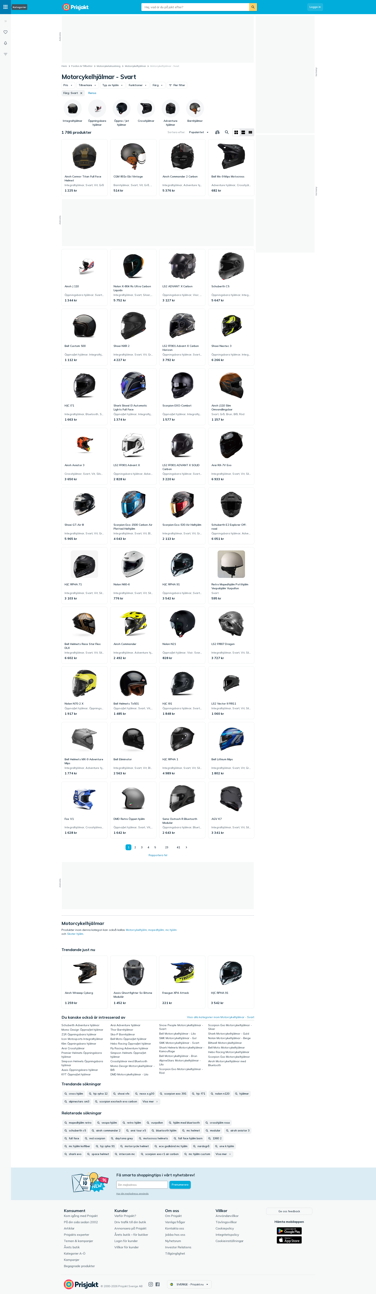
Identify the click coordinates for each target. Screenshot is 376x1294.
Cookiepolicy (225, 1228)
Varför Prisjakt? (125, 1216)
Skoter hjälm (75, 934)
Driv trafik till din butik (130, 1222)
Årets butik (72, 1247)
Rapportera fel (158, 855)
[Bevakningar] (5, 43)
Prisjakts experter (76, 1235)
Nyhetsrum (173, 1241)
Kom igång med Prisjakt (81, 1216)
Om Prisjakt (173, 1216)
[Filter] (5, 54)
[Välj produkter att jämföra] (217, 132)
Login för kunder (126, 1241)
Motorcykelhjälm (136, 930)
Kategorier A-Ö (74, 1253)
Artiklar (69, 1228)
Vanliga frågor (175, 1222)
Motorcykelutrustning (108, 66)
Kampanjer (71, 1260)
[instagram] (150, 1284)
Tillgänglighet (175, 1253)
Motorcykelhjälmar (135, 66)
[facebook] (157, 1284)
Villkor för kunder (126, 1247)
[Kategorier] (5, 7)
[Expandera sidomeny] (5, 21)
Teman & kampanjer (78, 1241)
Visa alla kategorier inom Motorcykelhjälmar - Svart (220, 1017)
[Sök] (253, 7)
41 (178, 847)
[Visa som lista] (243, 132)
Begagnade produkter (79, 1266)
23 (166, 847)
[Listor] (5, 32)
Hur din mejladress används (132, 1193)
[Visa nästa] (186, 847)
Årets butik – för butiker (131, 1235)
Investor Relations (178, 1247)
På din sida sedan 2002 (81, 1222)
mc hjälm (171, 930)
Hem (64, 66)
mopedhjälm (156, 930)
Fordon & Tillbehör (81, 66)
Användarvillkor (227, 1216)
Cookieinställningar (229, 1241)
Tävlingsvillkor (226, 1222)
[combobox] (195, 7)
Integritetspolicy (227, 1235)
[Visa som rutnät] (236, 132)
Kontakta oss (174, 1228)
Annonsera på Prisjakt (130, 1228)
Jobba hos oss (175, 1235)
